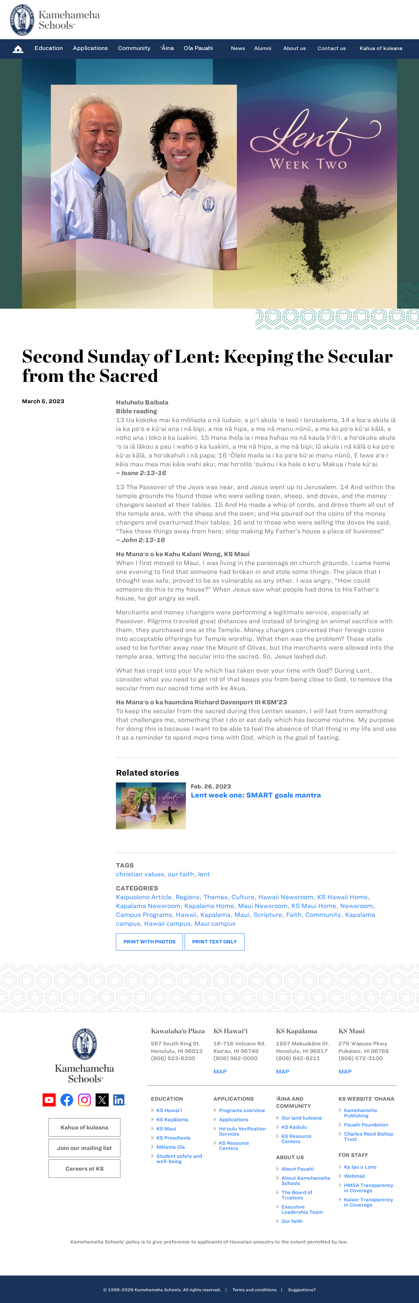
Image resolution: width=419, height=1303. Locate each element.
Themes (215, 897)
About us (294, 48)
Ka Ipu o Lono (360, 1167)
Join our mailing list (84, 1148)
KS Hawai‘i (169, 1110)
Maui (241, 914)
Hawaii (186, 914)
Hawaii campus (167, 923)
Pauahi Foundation (366, 1124)
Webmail (354, 1176)
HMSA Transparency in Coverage (368, 1188)
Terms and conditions (254, 1289)
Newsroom (356, 905)
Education (48, 48)
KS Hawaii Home (342, 897)
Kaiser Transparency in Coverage (368, 1202)
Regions (187, 897)
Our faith (292, 1221)
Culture (242, 897)
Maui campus (214, 923)
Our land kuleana (302, 1118)
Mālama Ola (170, 1147)
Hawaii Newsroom (285, 897)
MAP (220, 1071)
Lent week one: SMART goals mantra (256, 795)
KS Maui (166, 1128)
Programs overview (242, 1110)
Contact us (332, 48)
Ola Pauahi (198, 48)
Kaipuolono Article (144, 897)
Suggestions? (302, 1289)
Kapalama (215, 914)
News (238, 48)
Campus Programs (144, 914)
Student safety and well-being (179, 1159)
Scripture (267, 914)
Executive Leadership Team (302, 1209)
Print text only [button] (214, 941)
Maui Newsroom (262, 905)
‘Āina (167, 48)
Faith (293, 914)
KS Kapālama (172, 1119)
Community (134, 48)
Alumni (262, 48)
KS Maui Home (313, 905)
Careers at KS (84, 1169)
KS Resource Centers (234, 1145)
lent (204, 874)
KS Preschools (173, 1137)
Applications (90, 48)
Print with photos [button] (149, 941)
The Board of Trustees (297, 1195)
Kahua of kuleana (380, 48)
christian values (140, 874)
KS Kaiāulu (294, 1127)
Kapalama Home (209, 905)
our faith (181, 874)
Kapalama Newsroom (148, 905)
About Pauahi (298, 1169)
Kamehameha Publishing (360, 1113)
